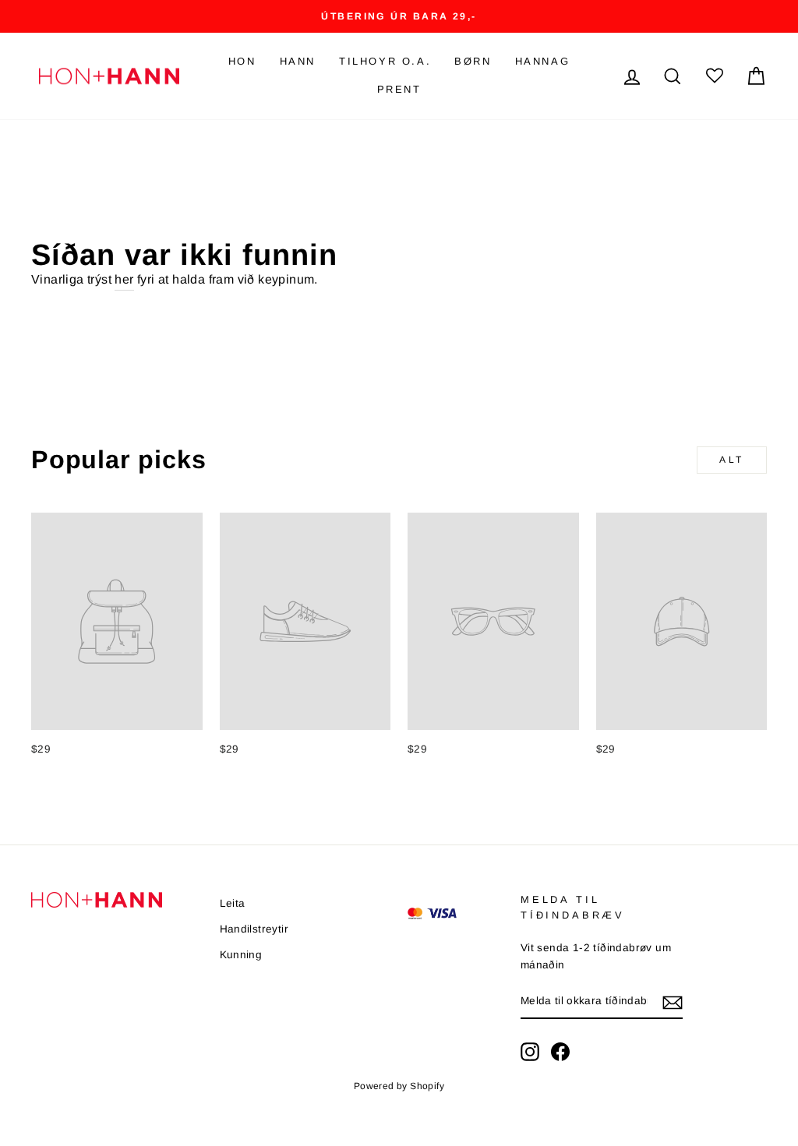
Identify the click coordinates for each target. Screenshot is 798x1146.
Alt (731, 459)
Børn (472, 61)
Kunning (241, 955)
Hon (242, 61)
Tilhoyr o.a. (385, 61)
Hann (298, 61)
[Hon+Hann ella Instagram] (530, 1051)
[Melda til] (672, 1002)
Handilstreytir (254, 929)
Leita (232, 903)
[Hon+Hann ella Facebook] (560, 1051)
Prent (399, 89)
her (124, 279)
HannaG (542, 61)
